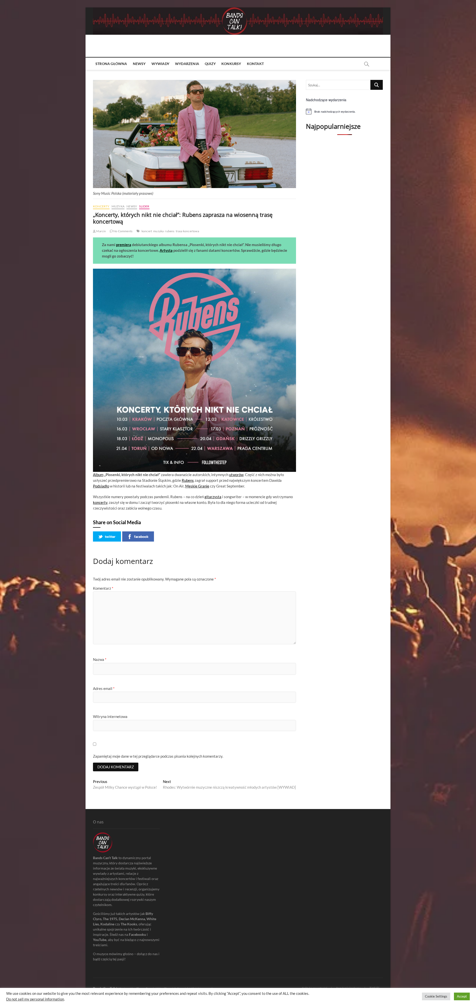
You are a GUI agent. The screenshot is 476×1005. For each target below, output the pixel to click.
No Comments (122, 231)
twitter (110, 536)
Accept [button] (462, 996)
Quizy (210, 64)
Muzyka (118, 206)
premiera (123, 244)
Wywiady (160, 64)
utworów (236, 474)
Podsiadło (101, 486)
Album (98, 474)
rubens (169, 231)
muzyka (158, 231)
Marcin (101, 231)
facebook (141, 536)
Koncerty (101, 206)
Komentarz (103, 588)
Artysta (166, 250)
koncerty (100, 502)
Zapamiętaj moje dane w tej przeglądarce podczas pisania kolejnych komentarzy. (158, 756)
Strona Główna (111, 64)
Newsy (139, 64)
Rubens (188, 480)
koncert (147, 231)
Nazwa (99, 659)
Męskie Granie (197, 486)
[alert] (344, 111)
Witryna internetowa (110, 716)
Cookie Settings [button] (436, 996)
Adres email (104, 688)
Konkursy (231, 64)
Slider (144, 206)
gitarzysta (213, 496)
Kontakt (255, 64)
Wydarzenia (187, 64)
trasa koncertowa (187, 231)
